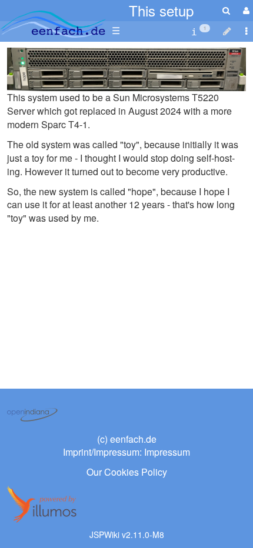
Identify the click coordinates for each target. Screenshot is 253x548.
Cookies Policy (135, 472)
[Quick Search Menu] (226, 10)
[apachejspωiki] (53, 21)
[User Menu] (245, 10)
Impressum (167, 452)
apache (53, 24)
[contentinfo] (200, 31)
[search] (226, 10)
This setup (161, 10)
